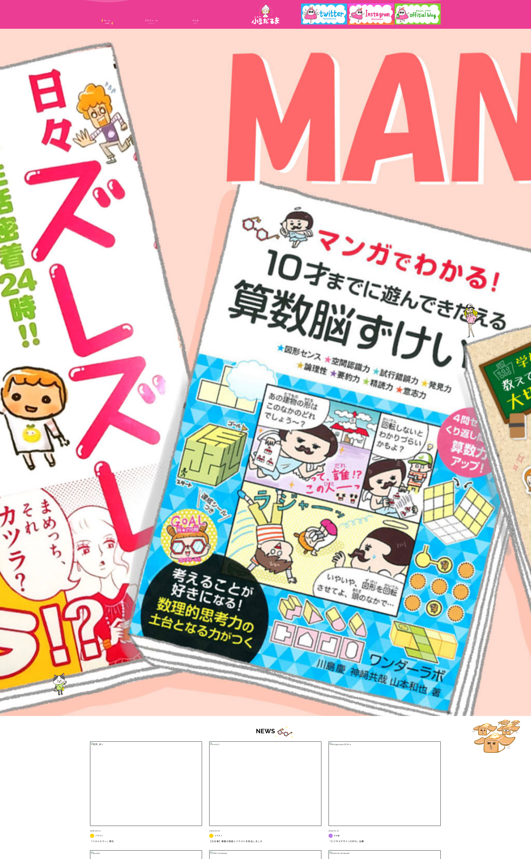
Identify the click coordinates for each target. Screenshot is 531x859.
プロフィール (151, 21)
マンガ (195, 21)
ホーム (107, 21)
